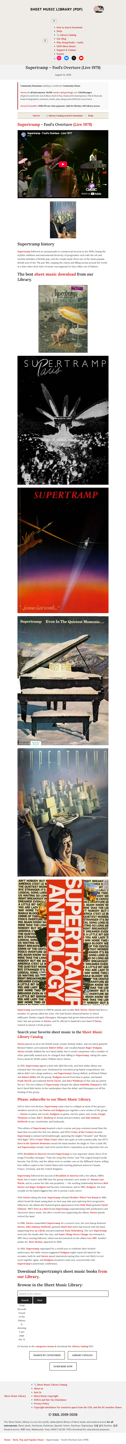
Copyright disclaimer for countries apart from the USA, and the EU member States (78, 1407)
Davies (92, 1009)
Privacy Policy (41, 1403)
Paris (20, 1179)
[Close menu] (54, 21)
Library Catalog (80, 1346)
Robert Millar (56, 1047)
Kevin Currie (54, 1080)
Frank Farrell (24, 1080)
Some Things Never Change (73, 1234)
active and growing (63, 92)
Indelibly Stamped (90, 1084)
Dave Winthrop (75, 1080)
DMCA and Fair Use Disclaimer (50, 1399)
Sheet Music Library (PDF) (56, 9)
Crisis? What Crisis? (47, 1139)
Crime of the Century (82, 1132)
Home (7, 1439)
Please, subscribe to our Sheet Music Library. (54, 1099)
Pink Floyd (86, 1205)
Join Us (36, 115)
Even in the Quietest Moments (33, 1143)
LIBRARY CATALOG (82, 1355)
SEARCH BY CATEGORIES (47, 1355)
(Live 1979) (82, 124)
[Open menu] (45, 41)
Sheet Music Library (15, 1396)
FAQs (90, 115)
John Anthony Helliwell (38, 1226)
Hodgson (57, 1077)
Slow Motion (35, 1241)
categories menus (45, 1346)
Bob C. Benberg (45, 1117)
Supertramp (28, 124)
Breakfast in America (35, 1153)
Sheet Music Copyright (46, 1396)
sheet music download (55, 274)
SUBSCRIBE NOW (63, 1366)
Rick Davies (81, 1009)
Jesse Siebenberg (74, 1230)
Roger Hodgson (94, 1047)
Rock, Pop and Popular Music (28, 1439)
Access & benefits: (28, 106)
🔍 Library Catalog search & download (64, 115)
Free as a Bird (41, 1208)
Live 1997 (92, 1238)
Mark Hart (66, 1226)
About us (38, 1388)
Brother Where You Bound (84, 1197)
